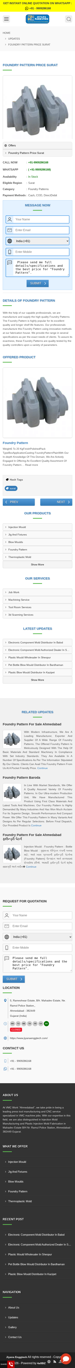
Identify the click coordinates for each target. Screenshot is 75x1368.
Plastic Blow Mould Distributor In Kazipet (31, 672)
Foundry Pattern (15, 443)
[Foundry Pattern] (37, 403)
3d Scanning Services (20, 614)
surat (13, 488)
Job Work (13, 592)
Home (6, 32)
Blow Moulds (15, 542)
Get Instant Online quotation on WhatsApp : (37, 6)
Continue (42, 768)
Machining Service (18, 599)
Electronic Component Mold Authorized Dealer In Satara (40, 649)
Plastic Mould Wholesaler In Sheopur (29, 657)
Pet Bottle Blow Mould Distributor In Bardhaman (35, 664)
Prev (14, 502)
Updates (14, 38)
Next (61, 502)
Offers (12, 145)
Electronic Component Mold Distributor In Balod (35, 642)
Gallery (12, 1327)
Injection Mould (17, 527)
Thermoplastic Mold (19, 557)
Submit (35, 283)
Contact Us (15, 1337)
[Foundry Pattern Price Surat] (37, 110)
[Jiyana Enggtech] (37, 19)
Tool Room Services (19, 607)
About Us (13, 1307)
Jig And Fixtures (17, 534)
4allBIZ (41, 1363)
